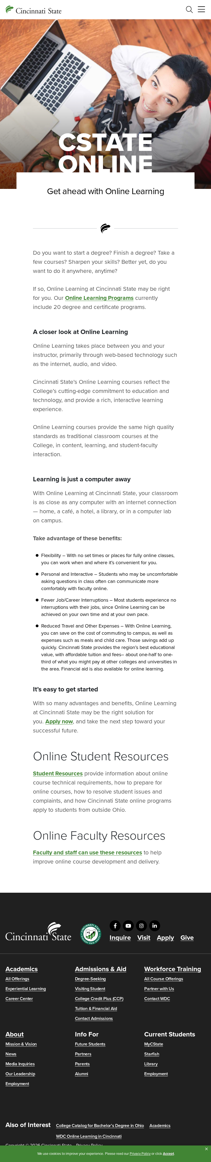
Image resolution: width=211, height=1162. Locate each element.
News (10, 1054)
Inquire (120, 938)
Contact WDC (157, 998)
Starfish (151, 1054)
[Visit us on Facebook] (115, 925)
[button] (206, 1149)
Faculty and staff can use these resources (87, 852)
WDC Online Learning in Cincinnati (89, 1136)
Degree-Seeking (90, 979)
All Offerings (17, 979)
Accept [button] (168, 1154)
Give (187, 938)
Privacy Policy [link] (140, 1154)
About (14, 1034)
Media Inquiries (20, 1064)
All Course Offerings (163, 979)
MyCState (153, 1044)
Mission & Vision (21, 1044)
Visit (143, 938)
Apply (165, 938)
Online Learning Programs (99, 298)
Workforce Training (172, 969)
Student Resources (58, 773)
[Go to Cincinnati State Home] (38, 931)
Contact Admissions (94, 1018)
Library (150, 1064)
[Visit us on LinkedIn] (154, 925)
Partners (83, 1054)
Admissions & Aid (100, 969)
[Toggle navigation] (201, 10)
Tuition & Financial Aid (96, 1008)
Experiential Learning (25, 989)
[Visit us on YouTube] (128, 925)
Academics (21, 969)
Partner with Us (159, 989)
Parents (82, 1064)
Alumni (81, 1074)
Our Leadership (20, 1074)
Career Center (19, 998)
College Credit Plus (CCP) (99, 998)
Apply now (59, 721)
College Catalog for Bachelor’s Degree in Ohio (100, 1125)
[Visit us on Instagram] (141, 925)
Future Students (90, 1044)
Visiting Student (90, 989)
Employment (17, 1084)
